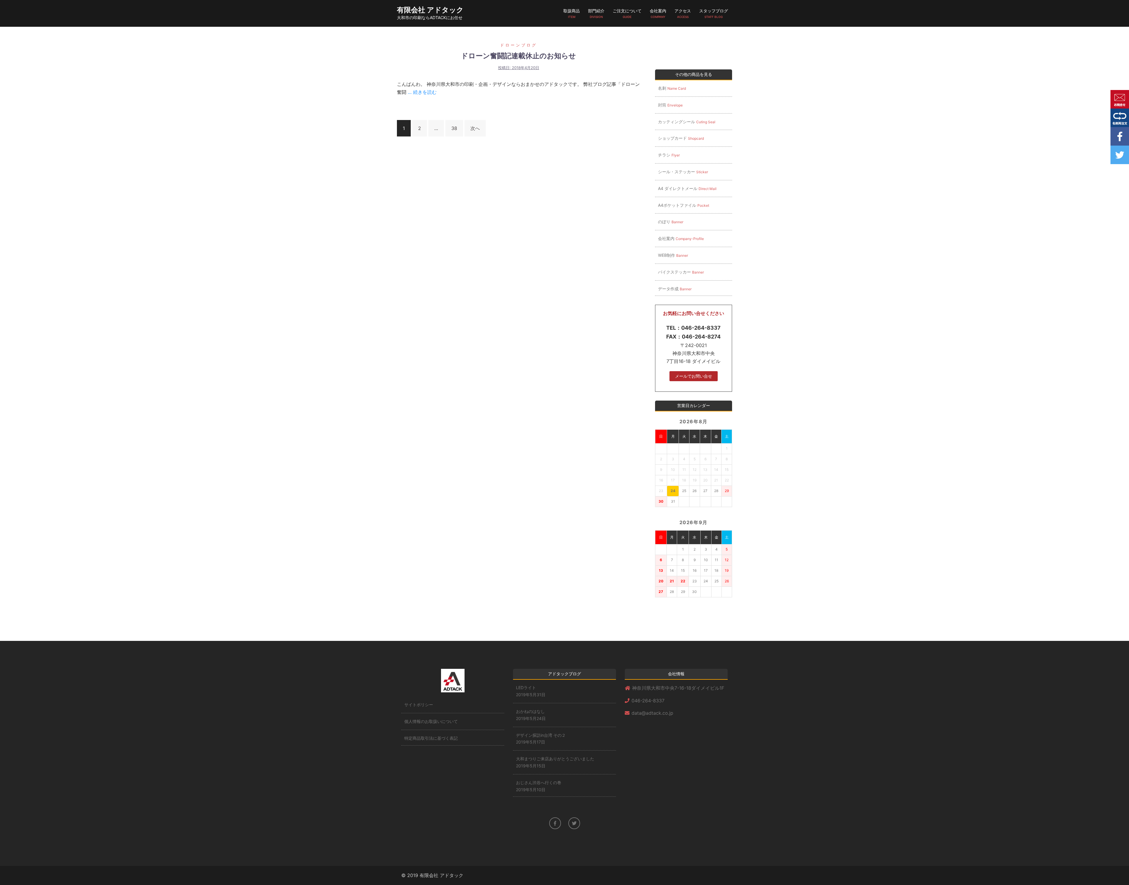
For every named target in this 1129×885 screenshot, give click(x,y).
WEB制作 (673, 255)
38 (454, 128)
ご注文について (627, 13)
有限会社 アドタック (430, 10)
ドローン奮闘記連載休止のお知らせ (518, 55)
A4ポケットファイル (683, 205)
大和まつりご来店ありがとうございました (555, 758)
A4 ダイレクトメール (687, 188)
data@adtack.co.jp (652, 713)
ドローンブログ (518, 45)
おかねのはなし (530, 711)
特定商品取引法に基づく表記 (431, 738)
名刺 (672, 88)
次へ (475, 128)
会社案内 (658, 13)
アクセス (682, 13)
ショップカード (681, 138)
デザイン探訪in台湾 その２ (541, 735)
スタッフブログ (713, 13)
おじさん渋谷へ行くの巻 (538, 782)
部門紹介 (596, 13)
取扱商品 (571, 13)
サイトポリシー (418, 704)
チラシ (669, 154)
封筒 (670, 104)
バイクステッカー (681, 271)
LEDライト (526, 687)
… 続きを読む (421, 92)
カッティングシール (686, 121)
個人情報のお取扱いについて (431, 721)
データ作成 (675, 288)
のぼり (670, 221)
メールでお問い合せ (693, 376)
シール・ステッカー (683, 171)
